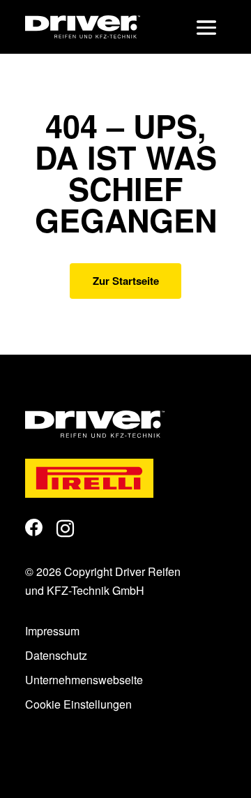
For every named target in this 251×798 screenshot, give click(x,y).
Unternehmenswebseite (84, 680)
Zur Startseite (126, 280)
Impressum (52, 631)
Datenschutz (56, 655)
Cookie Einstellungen (78, 704)
